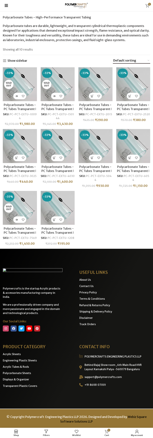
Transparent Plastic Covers (20, 386)
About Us (85, 279)
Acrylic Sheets (12, 354)
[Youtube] (29, 328)
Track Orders (87, 324)
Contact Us (86, 286)
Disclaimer (86, 318)
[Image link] (33, 275)
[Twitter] (21, 328)
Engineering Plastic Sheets (20, 360)
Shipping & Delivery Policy (95, 311)
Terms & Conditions (92, 298)
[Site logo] (76, 5)
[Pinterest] (37, 328)
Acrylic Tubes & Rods (16, 366)
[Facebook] (14, 328)
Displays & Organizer (16, 379)
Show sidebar (17, 60)
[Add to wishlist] (23, 96)
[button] (6, 5)
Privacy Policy (88, 292)
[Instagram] (6, 328)
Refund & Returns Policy (94, 305)
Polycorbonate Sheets (17, 373)
